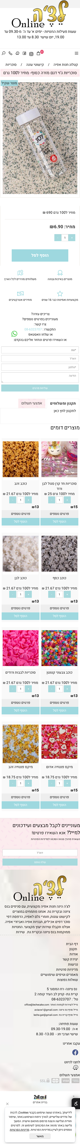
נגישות (73, 964)
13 (37, 507)
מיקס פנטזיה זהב (20, 766)
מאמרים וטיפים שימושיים (59, 974)
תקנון (73, 949)
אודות (74, 954)
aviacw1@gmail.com (46, 1010)
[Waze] (17, 54)
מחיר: (69, 227)
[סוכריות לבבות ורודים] (21, 664)
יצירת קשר (70, 959)
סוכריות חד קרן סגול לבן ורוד (59, 486)
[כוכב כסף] (59, 570)
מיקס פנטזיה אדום (59, 766)
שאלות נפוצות (67, 979)
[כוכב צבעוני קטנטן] (59, 664)
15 (75, 507)
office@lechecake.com (36, 1005)
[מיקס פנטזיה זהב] (21, 762)
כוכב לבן (21, 578)
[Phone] (10, 54)
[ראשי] (40, 13)
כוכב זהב (20, 483)
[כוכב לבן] (21, 570)
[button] (59, 521)
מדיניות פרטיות (67, 969)
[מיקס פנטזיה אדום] (59, 757)
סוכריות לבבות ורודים (20, 672)
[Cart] (38, 54)
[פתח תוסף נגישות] (76, 1103)
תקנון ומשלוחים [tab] (63, 403)
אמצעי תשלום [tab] (31, 403)
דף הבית (72, 944)
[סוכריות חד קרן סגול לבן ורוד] (59, 476)
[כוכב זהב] (21, 476)
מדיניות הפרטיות (39, 839)
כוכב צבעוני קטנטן (59, 672)
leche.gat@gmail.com (46, 1015)
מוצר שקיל (9, 83)
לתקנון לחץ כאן (65, 410)
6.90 (58, 227)
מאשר (40, 1136)
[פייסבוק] (24, 54)
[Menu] (76, 54)
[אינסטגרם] (31, 54)
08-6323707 (33, 329)
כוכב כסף (59, 578)
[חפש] (3, 54)
